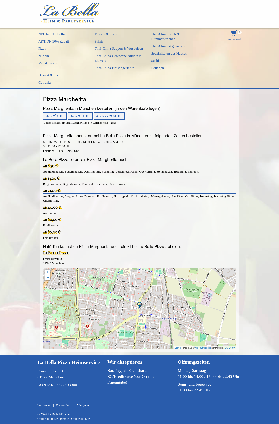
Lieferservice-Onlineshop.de (72, 418)
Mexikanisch (47, 63)
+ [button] (48, 272)
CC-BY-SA (230, 347)
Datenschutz (64, 405)
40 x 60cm (109, 116)
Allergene (82, 405)
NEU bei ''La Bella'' (52, 34)
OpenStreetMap (203, 347)
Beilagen (157, 68)
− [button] (48, 277)
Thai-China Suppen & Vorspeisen (119, 49)
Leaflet (178, 347)
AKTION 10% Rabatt (53, 41)
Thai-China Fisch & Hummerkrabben (165, 36)
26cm (55, 116)
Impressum (44, 405)
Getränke (45, 82)
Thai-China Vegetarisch (168, 46)
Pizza (42, 49)
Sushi (155, 61)
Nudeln (43, 56)
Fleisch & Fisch (106, 34)
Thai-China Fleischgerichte (114, 68)
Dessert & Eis (48, 75)
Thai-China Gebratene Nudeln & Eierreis (118, 58)
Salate (99, 41)
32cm (80, 116)
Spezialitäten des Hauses (169, 53)
